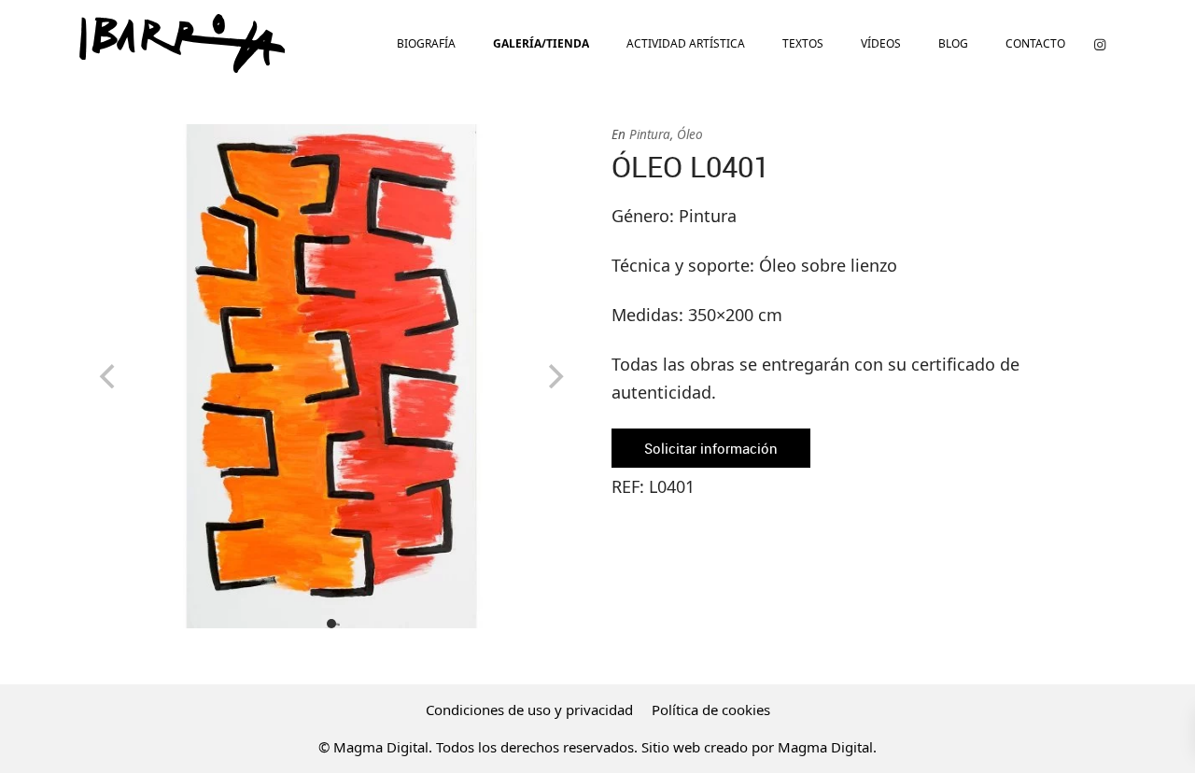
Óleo (690, 134)
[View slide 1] (331, 376)
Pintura (649, 134)
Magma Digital (825, 747)
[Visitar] (1100, 43)
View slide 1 (331, 623)
